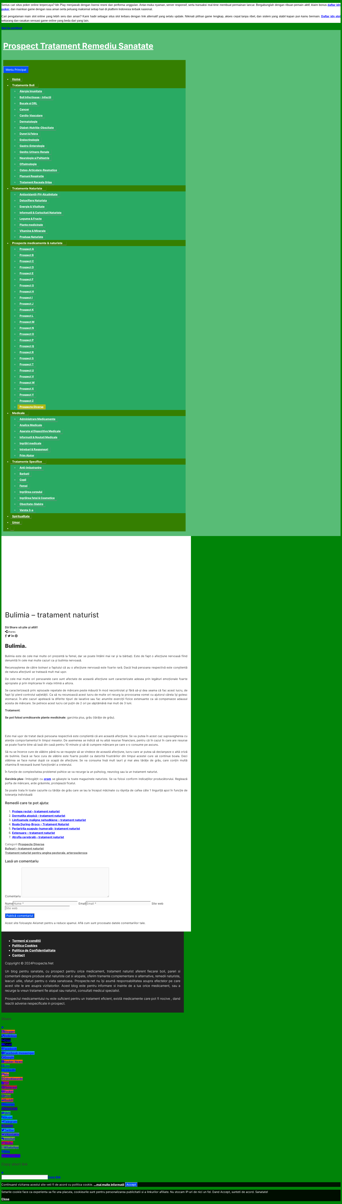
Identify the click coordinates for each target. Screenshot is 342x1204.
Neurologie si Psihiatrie (34, 158)
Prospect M (27, 322)
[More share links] (20, 636)
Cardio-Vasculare (31, 115)
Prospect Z (27, 400)
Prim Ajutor (27, 455)
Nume (9, 903)
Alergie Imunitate (31, 91)
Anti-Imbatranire (31, 467)
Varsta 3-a (26, 510)
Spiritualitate (21, 516)
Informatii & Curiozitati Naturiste (40, 212)
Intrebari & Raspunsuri (34, 449)
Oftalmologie (28, 164)
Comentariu (13, 896)
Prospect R (27, 352)
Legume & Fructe (31, 218)
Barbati (24, 473)
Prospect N (27, 328)
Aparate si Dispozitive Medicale (40, 431)
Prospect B (27, 255)
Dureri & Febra (29, 133)
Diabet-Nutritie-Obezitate (37, 127)
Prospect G (27, 285)
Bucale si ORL (28, 103)
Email (82, 903)
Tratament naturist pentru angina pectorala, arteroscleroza (46, 853)
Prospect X (27, 388)
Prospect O (27, 334)
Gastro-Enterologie (32, 145)
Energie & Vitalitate (32, 206)
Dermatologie (28, 121)
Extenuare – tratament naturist (33, 833)
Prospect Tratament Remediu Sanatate (78, 46)
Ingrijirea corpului (31, 492)
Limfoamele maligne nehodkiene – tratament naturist (49, 820)
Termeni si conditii (26, 941)
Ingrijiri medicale (30, 443)
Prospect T (27, 364)
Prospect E (26, 273)
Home (16, 79)
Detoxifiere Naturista (33, 200)
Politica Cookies (24, 945)
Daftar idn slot (331, 16)
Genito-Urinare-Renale (34, 152)
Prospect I (26, 297)
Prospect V (27, 376)
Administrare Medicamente (37, 419)
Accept (131, 1184)
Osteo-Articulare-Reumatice (38, 170)
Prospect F (26, 279)
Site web (157, 903)
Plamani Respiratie (32, 176)
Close (5, 1199)
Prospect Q (27, 346)
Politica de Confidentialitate (34, 950)
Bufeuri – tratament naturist (24, 848)
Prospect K (27, 309)
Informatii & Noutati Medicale (38, 437)
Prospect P (27, 340)
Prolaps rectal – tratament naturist (36, 811)
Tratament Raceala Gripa (36, 182)
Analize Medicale (31, 425)
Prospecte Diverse (31, 407)
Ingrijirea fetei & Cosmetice (37, 498)
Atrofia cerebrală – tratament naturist (38, 837)
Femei (23, 485)
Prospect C (27, 261)
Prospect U (27, 370)
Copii (23, 479)
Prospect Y (27, 394)
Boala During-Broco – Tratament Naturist (40, 824)
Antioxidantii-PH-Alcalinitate (39, 194)
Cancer (24, 109)
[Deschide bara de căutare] (5, 63)
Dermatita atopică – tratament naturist (38, 815)
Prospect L (26, 315)
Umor (16, 522)
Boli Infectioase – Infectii (35, 97)
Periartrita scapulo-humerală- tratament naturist (46, 828)
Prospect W (27, 382)
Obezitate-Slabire (31, 504)
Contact (18, 955)
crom (47, 779)
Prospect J (26, 303)
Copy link (54, 1177)
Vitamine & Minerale (33, 230)
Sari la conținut (11, 28)
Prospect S (27, 358)
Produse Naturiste (31, 237)
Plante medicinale (31, 224)
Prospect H (27, 291)
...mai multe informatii (109, 1184)
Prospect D (27, 267)
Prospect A (27, 249)
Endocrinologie (29, 139)
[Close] (2, 1027)
